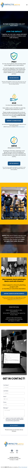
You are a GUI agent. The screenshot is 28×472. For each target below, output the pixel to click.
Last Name (5, 390)
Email (5, 396)
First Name (6, 385)
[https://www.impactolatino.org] (10, 5)
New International (20, 126)
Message (5, 407)
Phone (4, 402)
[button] (26, 5)
